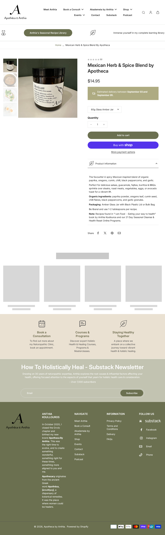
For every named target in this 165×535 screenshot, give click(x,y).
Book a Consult (82, 426)
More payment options (123, 152)
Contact (78, 449)
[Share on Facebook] (98, 233)
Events (78, 444)
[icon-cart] (157, 12)
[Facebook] (142, 429)
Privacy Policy (114, 421)
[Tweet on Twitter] (105, 233)
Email (29, 393)
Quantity (93, 117)
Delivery (111, 434)
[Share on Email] (119, 233)
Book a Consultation (42, 334)
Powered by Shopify (77, 526)
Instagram (151, 438)
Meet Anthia (80, 421)
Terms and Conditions (112, 427)
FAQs (109, 439)
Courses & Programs (82, 334)
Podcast (78, 459)
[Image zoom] (47, 88)
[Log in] (150, 12)
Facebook (151, 429)
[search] (143, 12)
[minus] (91, 124)
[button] (123, 135)
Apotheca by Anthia (54, 526)
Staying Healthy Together (123, 334)
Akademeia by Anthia (82, 432)
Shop (77, 439)
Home (58, 45)
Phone (149, 454)
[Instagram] (142, 438)
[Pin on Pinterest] (112, 233)
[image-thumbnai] (10, 65)
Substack (79, 454)
